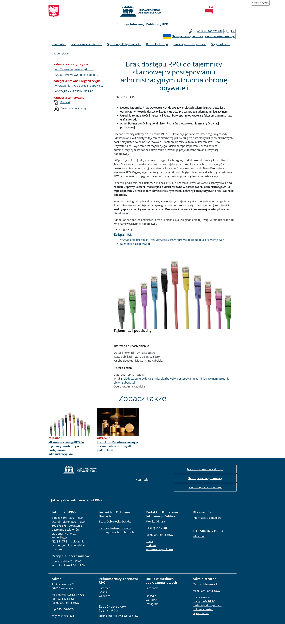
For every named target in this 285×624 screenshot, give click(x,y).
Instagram (152, 604)
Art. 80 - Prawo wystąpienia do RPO (76, 75)
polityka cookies (203, 609)
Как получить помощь (205, 487)
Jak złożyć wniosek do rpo (205, 469)
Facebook (152, 588)
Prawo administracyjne (74, 108)
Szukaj (191, 31)
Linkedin (151, 596)
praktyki (151, 545)
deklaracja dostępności (207, 605)
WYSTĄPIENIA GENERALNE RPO (74, 91)
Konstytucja (157, 44)
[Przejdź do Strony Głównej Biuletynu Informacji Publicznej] (209, 9)
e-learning (199, 536)
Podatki (65, 102)
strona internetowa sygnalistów (118, 616)
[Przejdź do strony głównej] (142, 11)
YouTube (151, 600)
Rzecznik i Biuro (86, 44)
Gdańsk (103, 592)
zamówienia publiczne (159, 549)
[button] (123, 294)
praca (149, 541)
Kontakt (59, 44)
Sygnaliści (220, 44)
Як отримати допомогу (205, 478)
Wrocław (104, 596)
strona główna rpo (80, 470)
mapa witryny (201, 597)
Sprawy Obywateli (124, 44)
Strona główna (62, 53)
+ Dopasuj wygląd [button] (260, 2)
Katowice (104, 588)
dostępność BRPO (204, 601)
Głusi (226, 31)
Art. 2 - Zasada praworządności (74, 69)
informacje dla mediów (207, 518)
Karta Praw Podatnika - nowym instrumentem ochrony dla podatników (117, 446)
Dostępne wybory (190, 44)
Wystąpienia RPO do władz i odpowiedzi (79, 85)
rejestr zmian (201, 613)
